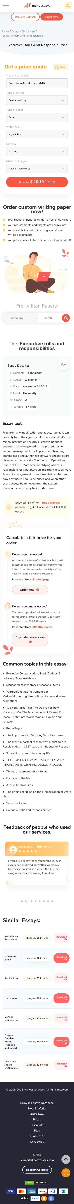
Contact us (37, 1136)
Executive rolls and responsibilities (28, 810)
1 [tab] (22, 901)
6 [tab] (44, 901)
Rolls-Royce (14, 728)
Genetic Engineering (11, 1018)
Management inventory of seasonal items (33, 685)
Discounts (37, 1125)
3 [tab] (30, 901)
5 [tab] (40, 901)
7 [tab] (48, 901)
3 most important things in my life (28, 753)
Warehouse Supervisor (11, 938)
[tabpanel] (37, 867)
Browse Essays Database (37, 1103)
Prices (37, 1120)
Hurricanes (10, 998)
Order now (27, 589)
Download (61, 936)
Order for (37, 181)
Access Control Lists (19, 785)
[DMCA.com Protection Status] (37, 1183)
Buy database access (30, 637)
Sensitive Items (16, 803)
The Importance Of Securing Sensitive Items (34, 735)
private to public (10, 958)
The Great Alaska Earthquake (11, 1065)
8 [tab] (52, 901)
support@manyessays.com (37, 1160)
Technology (34, 373)
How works (37, 1108)
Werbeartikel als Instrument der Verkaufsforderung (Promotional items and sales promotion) (34, 696)
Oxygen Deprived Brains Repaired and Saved (10, 1041)
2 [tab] (26, 901)
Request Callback (25, 16)
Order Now (51, 16)
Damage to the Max (19, 778)
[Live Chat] (65, 1172)
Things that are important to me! (27, 772)
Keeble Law (11, 978)
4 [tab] (35, 901)
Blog (37, 1131)
